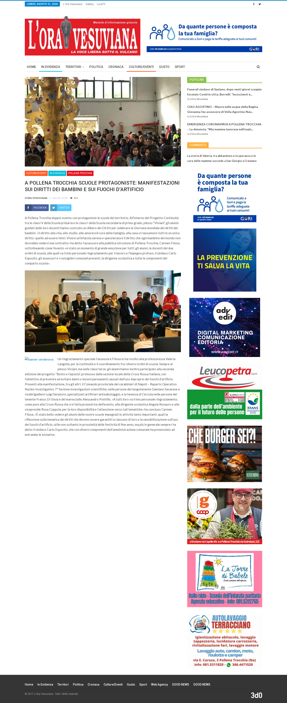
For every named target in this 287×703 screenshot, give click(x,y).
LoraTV (101, 4)
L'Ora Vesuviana (199, 98)
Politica (96, 67)
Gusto (164, 67)
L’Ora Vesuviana (72, 4)
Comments (198, 145)
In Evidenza (50, 67)
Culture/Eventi (141, 67)
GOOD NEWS (180, 684)
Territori (73, 67)
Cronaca (116, 67)
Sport (180, 67)
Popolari (197, 79)
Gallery (90, 4)
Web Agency (159, 684)
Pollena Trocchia (80, 173)
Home (31, 67)
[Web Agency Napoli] (256, 695)
